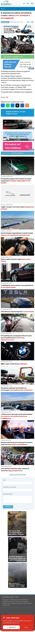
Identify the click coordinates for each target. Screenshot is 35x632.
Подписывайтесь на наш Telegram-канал (15, 114)
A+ (32, 22)
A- (28, 22)
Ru (28, 3)
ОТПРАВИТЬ (8, 508)
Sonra (26, 627)
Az (24, 3)
